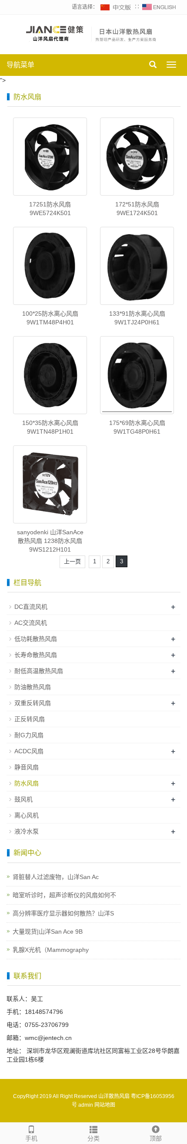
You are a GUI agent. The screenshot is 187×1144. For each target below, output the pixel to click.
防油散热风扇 (32, 686)
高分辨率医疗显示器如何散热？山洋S (63, 913)
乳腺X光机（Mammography (51, 949)
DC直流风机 (30, 606)
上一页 (72, 561)
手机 (31, 1138)
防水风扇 (26, 783)
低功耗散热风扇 (35, 638)
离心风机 (26, 815)
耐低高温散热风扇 (38, 670)
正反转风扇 (29, 719)
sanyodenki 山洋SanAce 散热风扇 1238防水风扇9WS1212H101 (50, 541)
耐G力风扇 (28, 735)
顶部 (156, 1138)
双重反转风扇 (32, 702)
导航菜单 (20, 65)
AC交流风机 (30, 622)
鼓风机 (23, 799)
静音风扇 (26, 767)
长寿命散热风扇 (35, 654)
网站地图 (104, 1105)
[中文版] (116, 7)
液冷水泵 (26, 831)
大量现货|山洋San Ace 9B (48, 931)
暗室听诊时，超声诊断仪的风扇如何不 (64, 895)
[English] (159, 7)
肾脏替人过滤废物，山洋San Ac (56, 876)
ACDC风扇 (28, 751)
